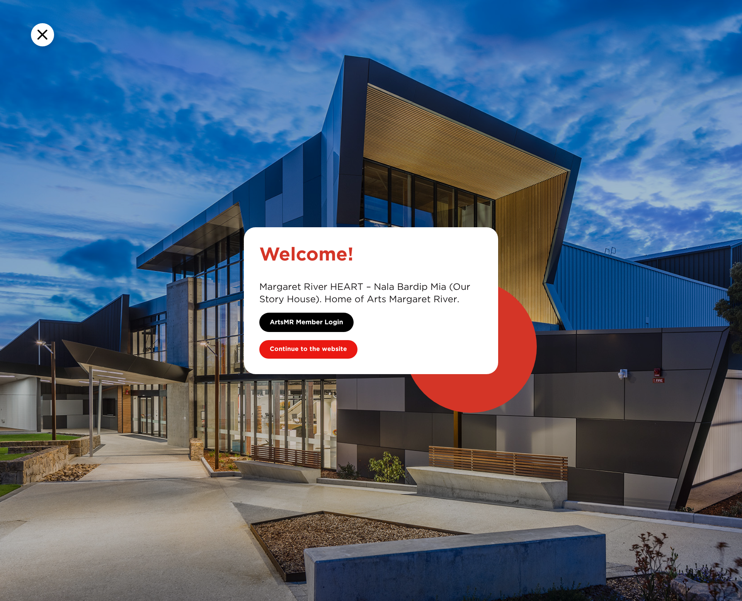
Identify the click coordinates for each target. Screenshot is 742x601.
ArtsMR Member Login (306, 322)
